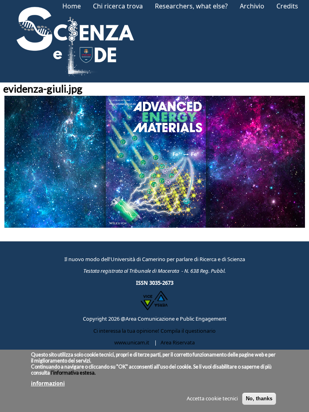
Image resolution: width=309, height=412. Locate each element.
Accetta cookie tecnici (212, 398)
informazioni (48, 383)
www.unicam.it (131, 342)
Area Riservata (178, 342)
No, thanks (259, 399)
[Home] (72, 41)
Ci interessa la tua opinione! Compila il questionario (154, 330)
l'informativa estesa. (73, 373)
